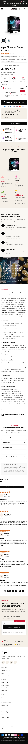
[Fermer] (26, 3)
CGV (2, 714)
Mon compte (4, 705)
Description (4, 289)
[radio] (5, 79)
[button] (25, 9)
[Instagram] (3, 662)
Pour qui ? (4, 410)
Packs (2, 673)
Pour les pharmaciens (6, 688)
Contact (3, 700)
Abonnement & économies (8, 676)
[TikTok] (7, 662)
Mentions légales (5, 712)
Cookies (3, 720)
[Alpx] (14, 9)
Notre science (5, 685)
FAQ (2, 697)
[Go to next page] (23, 591)
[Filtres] (22, 487)
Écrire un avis (10, 487)
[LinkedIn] (11, 662)
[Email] (15, 662)
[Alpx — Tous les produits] (4, 652)
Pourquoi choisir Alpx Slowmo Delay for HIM (12, 415)
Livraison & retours (6, 702)
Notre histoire (4, 682)
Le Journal (4, 690)
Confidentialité (5, 717)
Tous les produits (5, 670)
